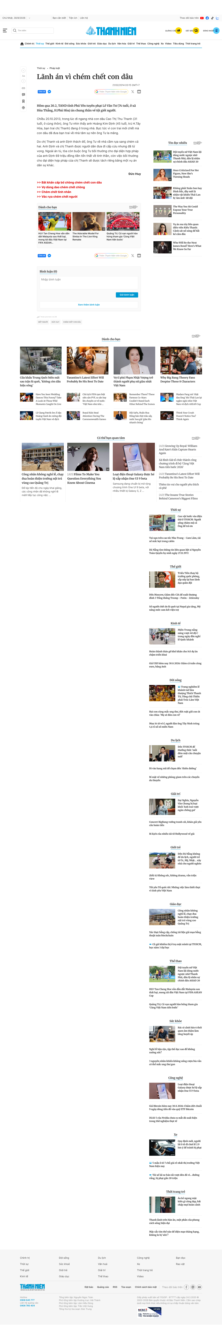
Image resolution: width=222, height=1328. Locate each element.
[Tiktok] (212, 18)
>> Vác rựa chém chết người (57, 196)
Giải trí (131, 43)
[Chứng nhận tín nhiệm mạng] (149, 1312)
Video (168, 43)
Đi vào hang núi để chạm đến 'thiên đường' (173, 768)
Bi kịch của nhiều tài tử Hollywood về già (172, 833)
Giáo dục (102, 43)
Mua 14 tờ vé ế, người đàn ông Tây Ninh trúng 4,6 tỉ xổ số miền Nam (174, 725)
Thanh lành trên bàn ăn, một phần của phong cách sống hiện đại (174, 1221)
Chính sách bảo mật (146, 1287)
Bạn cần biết (59, 18)
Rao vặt (180, 1264)
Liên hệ (84, 18)
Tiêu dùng (178, 43)
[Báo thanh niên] (111, 30)
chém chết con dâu (72, 322)
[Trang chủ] (22, 44)
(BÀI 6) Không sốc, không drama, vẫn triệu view (172, 877)
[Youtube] (202, 18)
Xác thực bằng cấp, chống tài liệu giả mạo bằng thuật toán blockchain (175, 934)
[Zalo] (218, 18)
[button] (23, 71)
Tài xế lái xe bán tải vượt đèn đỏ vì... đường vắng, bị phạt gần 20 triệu (174, 1176)
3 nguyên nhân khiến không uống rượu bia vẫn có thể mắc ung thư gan (175, 1063)
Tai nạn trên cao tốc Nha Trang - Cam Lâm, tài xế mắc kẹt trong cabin (175, 539)
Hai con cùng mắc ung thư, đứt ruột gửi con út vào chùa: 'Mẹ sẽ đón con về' (174, 713)
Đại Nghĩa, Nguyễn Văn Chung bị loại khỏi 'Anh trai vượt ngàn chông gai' (188, 805)
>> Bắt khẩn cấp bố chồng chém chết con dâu (69, 182)
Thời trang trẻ (192, 43)
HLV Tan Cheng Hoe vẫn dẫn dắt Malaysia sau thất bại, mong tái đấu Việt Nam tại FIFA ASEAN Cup (175, 992)
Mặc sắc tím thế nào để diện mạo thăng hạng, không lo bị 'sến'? (174, 1233)
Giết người (43, 322)
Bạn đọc (180, 1257)
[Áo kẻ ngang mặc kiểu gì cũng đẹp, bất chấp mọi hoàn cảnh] (162, 1205)
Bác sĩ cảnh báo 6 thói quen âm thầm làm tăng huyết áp (190, 1031)
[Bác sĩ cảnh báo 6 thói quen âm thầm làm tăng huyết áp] (162, 1034)
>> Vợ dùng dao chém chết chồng (61, 187)
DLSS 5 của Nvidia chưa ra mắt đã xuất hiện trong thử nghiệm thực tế (173, 1119)
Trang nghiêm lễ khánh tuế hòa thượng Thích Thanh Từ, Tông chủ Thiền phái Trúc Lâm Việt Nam (189, 695)
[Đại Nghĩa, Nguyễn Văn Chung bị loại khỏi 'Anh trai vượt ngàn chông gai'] (162, 807)
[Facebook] (207, 18)
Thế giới (49, 43)
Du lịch (112, 43)
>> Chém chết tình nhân (54, 192)
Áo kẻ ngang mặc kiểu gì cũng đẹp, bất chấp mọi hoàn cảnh (189, 1201)
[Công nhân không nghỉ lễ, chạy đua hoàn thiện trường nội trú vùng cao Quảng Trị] (162, 917)
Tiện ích (73, 18)
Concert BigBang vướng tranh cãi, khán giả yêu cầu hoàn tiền (175, 823)
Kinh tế (59, 43)
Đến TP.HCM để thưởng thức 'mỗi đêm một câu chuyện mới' (189, 751)
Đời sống (69, 43)
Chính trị (29, 43)
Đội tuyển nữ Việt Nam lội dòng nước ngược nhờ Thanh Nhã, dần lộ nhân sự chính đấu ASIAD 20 (189, 974)
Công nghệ (153, 43)
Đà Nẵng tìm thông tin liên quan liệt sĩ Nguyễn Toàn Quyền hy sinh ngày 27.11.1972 (175, 551)
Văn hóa (121, 43)
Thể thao (141, 43)
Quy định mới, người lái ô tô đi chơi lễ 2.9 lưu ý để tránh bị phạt (190, 1144)
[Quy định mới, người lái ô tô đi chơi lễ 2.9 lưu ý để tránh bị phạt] (162, 1147)
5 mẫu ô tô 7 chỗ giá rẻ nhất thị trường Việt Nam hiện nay (174, 1164)
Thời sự (40, 43)
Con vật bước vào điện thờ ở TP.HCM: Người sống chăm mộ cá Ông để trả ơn (190, 521)
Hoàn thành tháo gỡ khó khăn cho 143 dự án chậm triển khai (173, 653)
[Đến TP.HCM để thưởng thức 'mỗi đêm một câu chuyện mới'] (162, 753)
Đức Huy (55, 322)
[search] (33, 31)
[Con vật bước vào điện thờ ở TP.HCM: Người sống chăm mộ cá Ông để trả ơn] (162, 523)
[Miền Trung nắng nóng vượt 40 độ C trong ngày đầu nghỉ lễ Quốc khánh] (162, 636)
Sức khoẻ (64, 1264)
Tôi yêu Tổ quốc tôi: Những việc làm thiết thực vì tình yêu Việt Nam (174, 889)
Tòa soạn (126, 1287)
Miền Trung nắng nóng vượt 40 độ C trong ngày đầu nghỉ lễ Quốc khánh (189, 634)
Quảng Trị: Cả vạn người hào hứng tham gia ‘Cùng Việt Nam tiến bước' (173, 1006)
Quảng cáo (103, 1287)
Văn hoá (102, 1264)
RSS (115, 1287)
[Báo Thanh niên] (32, 1287)
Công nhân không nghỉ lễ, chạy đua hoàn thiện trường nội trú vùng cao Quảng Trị (188, 917)
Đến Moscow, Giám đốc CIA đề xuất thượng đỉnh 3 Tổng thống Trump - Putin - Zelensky (174, 596)
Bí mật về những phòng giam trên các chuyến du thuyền (174, 779)
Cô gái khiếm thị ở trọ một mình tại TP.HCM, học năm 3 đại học (175, 946)
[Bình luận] (23, 95)
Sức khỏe (81, 43)
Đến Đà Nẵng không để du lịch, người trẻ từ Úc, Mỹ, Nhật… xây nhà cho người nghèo (189, 858)
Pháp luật (55, 68)
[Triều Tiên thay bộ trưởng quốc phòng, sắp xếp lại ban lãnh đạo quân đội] (162, 579)
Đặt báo (89, 1287)
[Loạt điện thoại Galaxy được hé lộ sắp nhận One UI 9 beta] (162, 1091)
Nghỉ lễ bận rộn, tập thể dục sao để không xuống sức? (172, 1051)
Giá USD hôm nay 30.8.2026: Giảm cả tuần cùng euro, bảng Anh (175, 665)
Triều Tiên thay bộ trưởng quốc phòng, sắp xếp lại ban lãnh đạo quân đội (189, 578)
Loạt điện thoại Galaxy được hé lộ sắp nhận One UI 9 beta (190, 1087)
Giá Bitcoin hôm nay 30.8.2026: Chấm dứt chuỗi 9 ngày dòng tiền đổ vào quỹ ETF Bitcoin (175, 1107)
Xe (162, 43)
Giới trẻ (92, 43)
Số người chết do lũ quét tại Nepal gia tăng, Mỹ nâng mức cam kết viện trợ (175, 608)
